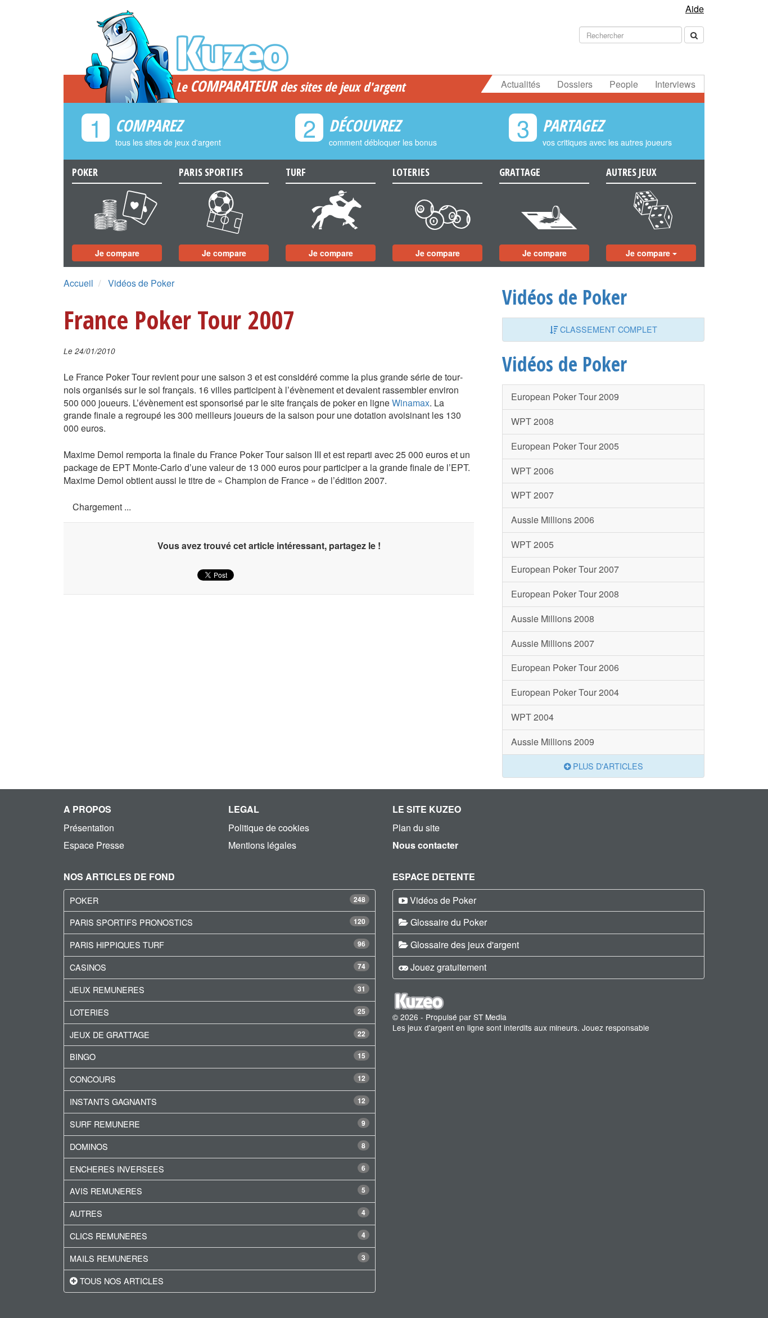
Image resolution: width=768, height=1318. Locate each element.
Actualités (520, 84)
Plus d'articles (607, 766)
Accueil (78, 283)
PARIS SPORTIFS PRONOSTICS (131, 922)
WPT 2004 (532, 716)
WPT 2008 (532, 421)
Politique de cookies (268, 827)
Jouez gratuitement (448, 967)
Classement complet (607, 329)
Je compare (117, 253)
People (623, 84)
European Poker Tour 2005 (565, 446)
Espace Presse (94, 845)
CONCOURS (93, 1079)
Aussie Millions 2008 (552, 618)
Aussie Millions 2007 (552, 643)
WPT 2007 (532, 494)
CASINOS (88, 967)
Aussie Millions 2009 (552, 741)
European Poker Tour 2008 (565, 593)
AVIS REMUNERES (106, 1191)
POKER (84, 900)
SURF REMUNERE (105, 1124)
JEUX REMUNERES (107, 989)
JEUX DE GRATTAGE (110, 1034)
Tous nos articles (122, 1281)
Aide (694, 8)
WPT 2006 (532, 470)
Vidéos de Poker (141, 283)
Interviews (675, 84)
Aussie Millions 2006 (552, 519)
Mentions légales (262, 845)
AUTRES (86, 1213)
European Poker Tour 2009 (565, 396)
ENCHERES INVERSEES (117, 1169)
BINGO (83, 1056)
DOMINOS (89, 1146)
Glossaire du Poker (448, 922)
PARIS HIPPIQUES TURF (117, 944)
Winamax (411, 402)
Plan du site (416, 827)
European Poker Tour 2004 (565, 692)
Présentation (89, 827)
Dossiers (575, 84)
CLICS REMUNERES (108, 1236)
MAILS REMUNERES (109, 1258)
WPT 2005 (532, 544)
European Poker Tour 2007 (565, 569)
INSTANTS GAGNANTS (113, 1101)
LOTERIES (89, 1012)
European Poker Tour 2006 (565, 667)
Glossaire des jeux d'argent (464, 944)
